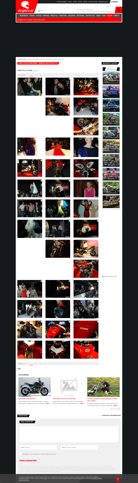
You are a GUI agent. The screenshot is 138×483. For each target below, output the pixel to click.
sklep (70, 1)
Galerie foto (35, 59)
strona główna (62, 1)
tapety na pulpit (39, 20)
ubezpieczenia (103, 1)
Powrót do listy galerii (24, 70)
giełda (85, 1)
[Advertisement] (111, 244)
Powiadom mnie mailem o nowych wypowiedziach (39, 454)
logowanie (114, 2)
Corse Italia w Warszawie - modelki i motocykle (51, 59)
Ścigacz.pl (25, 6)
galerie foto (21, 20)
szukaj (119, 10)
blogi (80, 1)
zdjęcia (29, 20)
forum (75, 1)
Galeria (29, 59)
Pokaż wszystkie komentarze (111, 415)
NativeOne (69, 409)
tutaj (45, 478)
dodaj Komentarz (28, 461)
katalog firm (93, 1)
